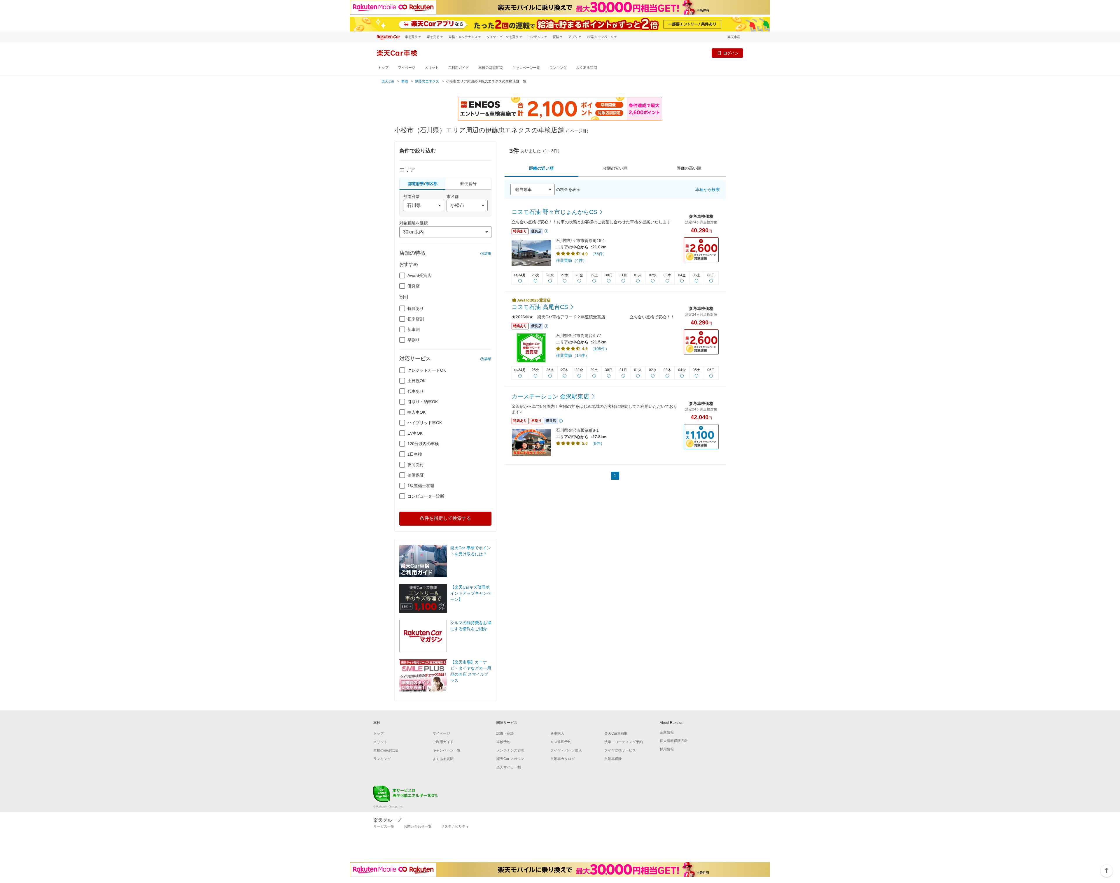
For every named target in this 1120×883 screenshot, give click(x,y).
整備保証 (415, 475)
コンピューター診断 (425, 496)
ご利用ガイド (458, 67)
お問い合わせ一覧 (418, 826)
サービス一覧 (383, 826)
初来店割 (415, 319)
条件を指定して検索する (445, 518)
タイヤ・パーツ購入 (566, 750)
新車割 (413, 329)
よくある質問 (586, 67)
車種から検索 (707, 189)
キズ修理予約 (560, 742)
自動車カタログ (562, 759)
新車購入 (557, 733)
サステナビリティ (455, 826)
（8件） (597, 443)
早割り (413, 340)
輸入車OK (416, 412)
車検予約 (503, 742)
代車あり (415, 391)
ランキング (558, 67)
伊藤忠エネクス (427, 81)
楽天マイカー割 (508, 767)
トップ (383, 67)
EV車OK (415, 433)
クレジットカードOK (426, 370)
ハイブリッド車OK (424, 422)
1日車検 (414, 454)
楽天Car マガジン (510, 759)
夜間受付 (415, 464)
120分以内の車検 (423, 443)
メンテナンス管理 (510, 750)
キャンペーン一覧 (526, 67)
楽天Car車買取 (616, 733)
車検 (404, 81)
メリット (432, 67)
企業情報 (667, 732)
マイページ (406, 67)
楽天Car (388, 81)
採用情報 (667, 749)
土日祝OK (416, 380)
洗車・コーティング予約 (623, 742)
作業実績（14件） (572, 355)
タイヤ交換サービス (620, 750)
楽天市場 (733, 37)
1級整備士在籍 (420, 485)
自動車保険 (613, 759)
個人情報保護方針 (674, 741)
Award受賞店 (419, 275)
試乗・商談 (505, 733)
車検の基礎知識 (490, 67)
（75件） (598, 253)
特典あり (415, 308)
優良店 (413, 286)
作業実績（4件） (571, 260)
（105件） (599, 348)
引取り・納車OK (422, 401)
